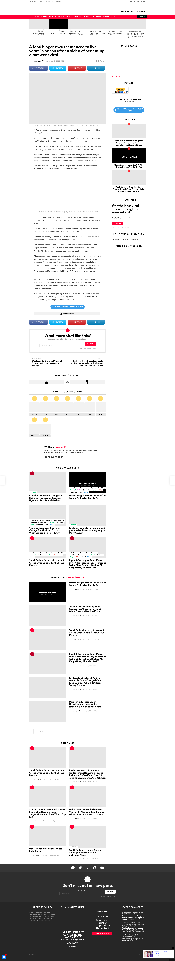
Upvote (46, 382)
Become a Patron (102, 933)
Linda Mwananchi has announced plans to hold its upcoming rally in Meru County (87, 530)
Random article (56, 1)
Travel (80, 492)
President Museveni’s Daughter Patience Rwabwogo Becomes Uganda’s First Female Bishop (37, 33)
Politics (52, 17)
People (61, 17)
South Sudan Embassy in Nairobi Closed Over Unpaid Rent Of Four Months (46, 562)
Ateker (44, 17)
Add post (142, 16)
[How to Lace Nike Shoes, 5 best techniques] (47, 836)
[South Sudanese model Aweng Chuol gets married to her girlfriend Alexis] (87, 837)
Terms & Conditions (45, 1)
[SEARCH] (125, 17)
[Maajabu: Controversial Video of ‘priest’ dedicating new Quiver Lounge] (2, 480)
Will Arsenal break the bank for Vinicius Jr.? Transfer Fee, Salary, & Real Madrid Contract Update (86, 812)
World (114, 17)
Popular (125, 11)
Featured (33, 492)
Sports (69, 17)
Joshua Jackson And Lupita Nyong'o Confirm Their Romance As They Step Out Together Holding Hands (133, 924)
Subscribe (72, 946)
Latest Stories (74, 488)
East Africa (101, 488)
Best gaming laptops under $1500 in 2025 (132, 940)
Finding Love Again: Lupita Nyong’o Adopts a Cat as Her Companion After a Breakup (133, 930)
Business (77, 17)
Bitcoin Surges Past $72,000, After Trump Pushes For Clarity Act (57, 32)
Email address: (62, 343)
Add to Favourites (68, 314)
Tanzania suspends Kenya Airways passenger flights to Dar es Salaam (133, 917)
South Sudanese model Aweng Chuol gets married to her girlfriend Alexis (85, 852)
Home (36, 17)
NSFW (79, 490)
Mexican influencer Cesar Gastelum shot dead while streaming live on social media (85, 704)
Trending (140, 11)
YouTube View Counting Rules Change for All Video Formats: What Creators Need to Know (45, 530)
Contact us (142, 955)
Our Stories (86, 490)
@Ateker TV (72, 943)
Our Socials (32, 1)
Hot (132, 11)
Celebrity (61, 520)
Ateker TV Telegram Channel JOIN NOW (68, 307)
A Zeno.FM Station (117, 76)
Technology (88, 17)
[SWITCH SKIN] (122, 17)
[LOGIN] (132, 17)
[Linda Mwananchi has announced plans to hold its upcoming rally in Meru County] (97, 24)
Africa (82, 488)
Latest (116, 11)
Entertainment (102, 17)
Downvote (87, 382)
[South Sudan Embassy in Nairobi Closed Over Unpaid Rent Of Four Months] (116, 24)
